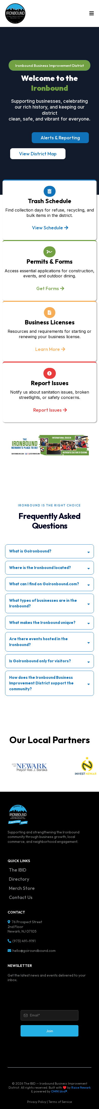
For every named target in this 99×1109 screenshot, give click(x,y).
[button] (91, 13)
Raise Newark (81, 1087)
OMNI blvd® (59, 1091)
